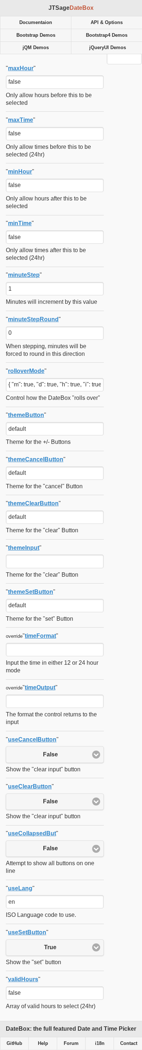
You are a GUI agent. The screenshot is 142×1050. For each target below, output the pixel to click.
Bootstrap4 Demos (106, 35)
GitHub (14, 1043)
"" (21, 68)
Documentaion (35, 22)
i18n (99, 1043)
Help (43, 1043)
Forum (71, 1043)
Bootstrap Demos (35, 35)
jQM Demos (36, 47)
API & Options (107, 22)
